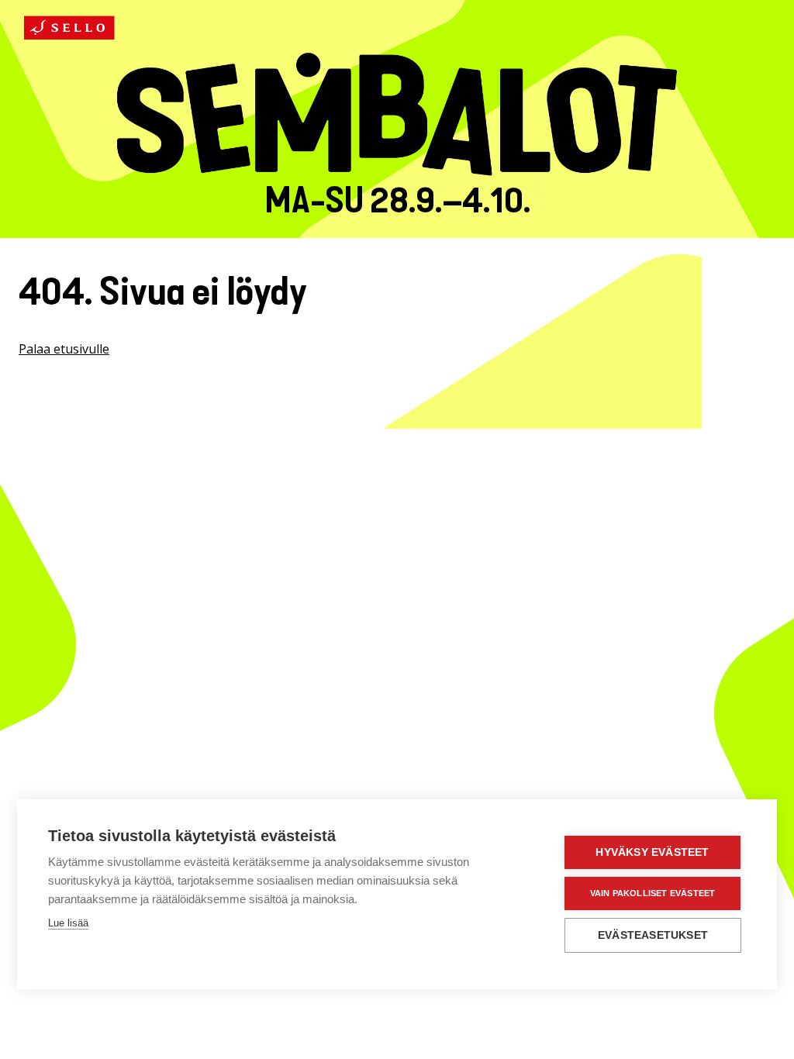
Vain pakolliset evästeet (653, 893)
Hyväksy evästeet (652, 852)
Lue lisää (68, 923)
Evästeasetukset (653, 935)
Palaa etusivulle (64, 348)
